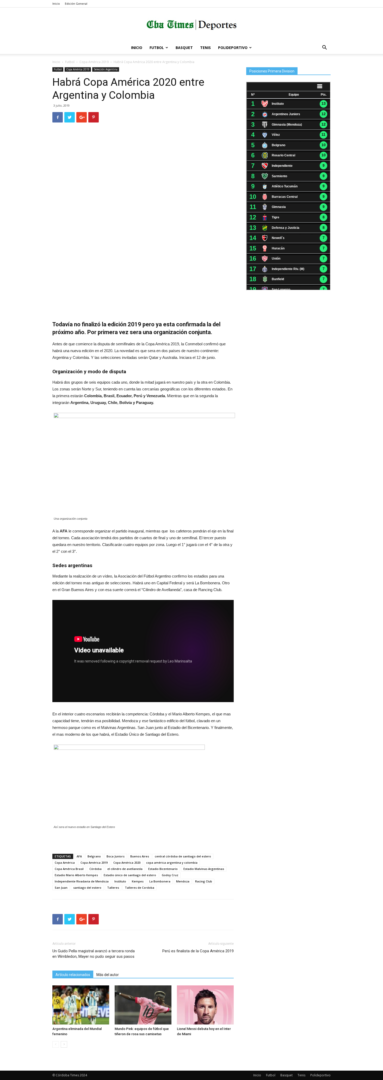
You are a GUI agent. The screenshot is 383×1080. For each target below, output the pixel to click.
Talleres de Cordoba (139, 887)
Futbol (157, 47)
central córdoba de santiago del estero (183, 856)
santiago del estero (87, 887)
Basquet (184, 47)
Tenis (205, 47)
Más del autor (107, 975)
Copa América (65, 862)
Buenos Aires (139, 856)
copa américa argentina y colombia (171, 862)
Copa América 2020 (126, 862)
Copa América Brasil (69, 869)
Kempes (138, 881)
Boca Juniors (116, 856)
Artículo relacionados (72, 975)
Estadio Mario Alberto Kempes (76, 875)
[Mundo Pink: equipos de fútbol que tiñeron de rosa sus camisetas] (143, 1004)
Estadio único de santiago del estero (130, 875)
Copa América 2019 (94, 62)
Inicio (56, 3)
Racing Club (203, 881)
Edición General (76, 3)
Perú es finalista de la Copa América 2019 (198, 951)
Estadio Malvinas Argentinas (203, 869)
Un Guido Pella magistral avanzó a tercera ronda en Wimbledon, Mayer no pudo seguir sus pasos (93, 954)
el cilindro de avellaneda (125, 869)
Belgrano (94, 856)
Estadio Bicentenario (163, 869)
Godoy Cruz (170, 875)
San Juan (61, 887)
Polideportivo (233, 47)
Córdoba (95, 869)
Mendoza (182, 881)
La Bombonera (159, 881)
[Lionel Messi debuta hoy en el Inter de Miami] (205, 1004)
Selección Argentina (106, 69)
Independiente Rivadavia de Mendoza (82, 881)
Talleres (113, 887)
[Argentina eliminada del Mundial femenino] (80, 1004)
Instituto (120, 881)
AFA (79, 856)
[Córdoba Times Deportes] (191, 25)
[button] (324, 48)
